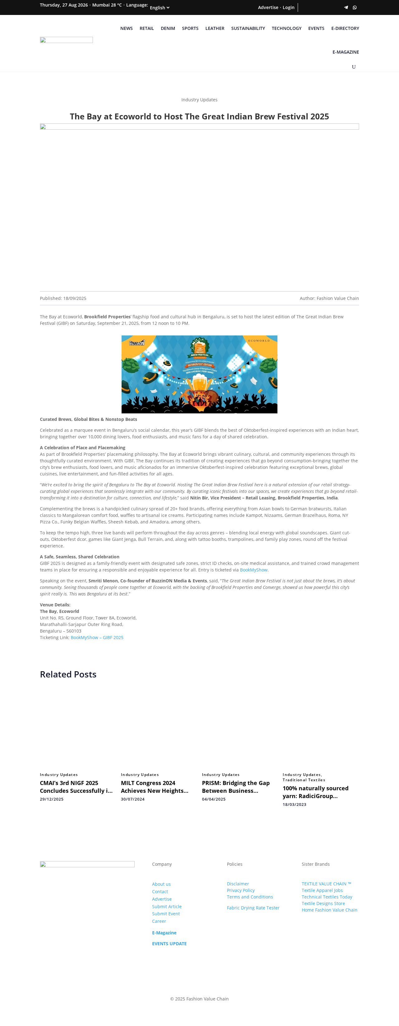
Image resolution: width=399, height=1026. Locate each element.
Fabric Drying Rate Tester (253, 908)
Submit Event (166, 914)
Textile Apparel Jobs (322, 890)
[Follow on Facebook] (302, 7)
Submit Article (167, 906)
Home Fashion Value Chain (330, 910)
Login (289, 7)
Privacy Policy (241, 890)
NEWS (126, 28)
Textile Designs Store (323, 903)
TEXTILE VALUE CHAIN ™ (326, 884)
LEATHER (214, 28)
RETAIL (147, 28)
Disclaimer (238, 884)
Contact (160, 891)
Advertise (268, 7)
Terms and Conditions (250, 897)
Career (159, 921)
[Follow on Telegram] (346, 7)
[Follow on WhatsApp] (354, 7)
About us (161, 884)
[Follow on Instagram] (319, 7)
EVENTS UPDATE (169, 944)
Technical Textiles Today (327, 897)
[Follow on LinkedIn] (328, 7)
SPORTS (190, 28)
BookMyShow (253, 570)
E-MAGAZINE (346, 52)
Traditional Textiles (304, 780)
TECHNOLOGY (286, 28)
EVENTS (316, 28)
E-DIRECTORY (345, 28)
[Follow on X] (311, 7)
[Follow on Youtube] (337, 7)
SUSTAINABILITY (248, 28)
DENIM (168, 28)
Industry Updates (59, 774)
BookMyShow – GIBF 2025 (97, 637)
